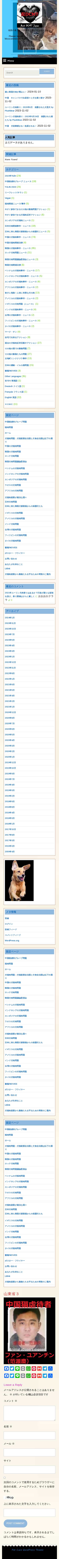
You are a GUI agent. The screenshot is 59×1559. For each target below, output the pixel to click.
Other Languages (13, 376)
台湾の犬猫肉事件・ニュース (18, 315)
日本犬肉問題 (11, 502)
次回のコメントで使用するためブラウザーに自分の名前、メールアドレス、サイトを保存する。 (29, 1486)
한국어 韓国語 (11, 381)
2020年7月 (10, 723)
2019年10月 (10, 768)
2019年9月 (10, 774)
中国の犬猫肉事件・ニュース (18, 237)
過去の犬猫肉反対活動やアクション (21, 343)
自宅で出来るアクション (16, 337)
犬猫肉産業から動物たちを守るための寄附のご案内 (28, 574)
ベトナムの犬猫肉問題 (15, 468)
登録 (7, 918)
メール (9, 1443)
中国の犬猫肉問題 (13, 446)
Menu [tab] (10, 61)
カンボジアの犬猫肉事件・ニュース (21, 282)
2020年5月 (10, 735)
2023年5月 (10, 640)
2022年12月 (10, 662)
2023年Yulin (10, 176)
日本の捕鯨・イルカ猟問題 (17, 365)
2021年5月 (10, 690)
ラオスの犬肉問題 (13, 485)
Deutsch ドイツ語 (13, 386)
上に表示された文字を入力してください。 (28, 1503)
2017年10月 (10, 829)
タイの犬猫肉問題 (13, 541)
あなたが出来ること (14, 564)
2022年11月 (10, 668)
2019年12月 (10, 762)
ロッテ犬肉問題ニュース (16, 252)
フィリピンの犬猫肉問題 (16, 535)
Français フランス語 (14, 392)
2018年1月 (10, 824)
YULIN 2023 (10, 187)
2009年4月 (10, 851)
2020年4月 (10, 740)
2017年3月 (10, 840)
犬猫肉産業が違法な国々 (16, 497)
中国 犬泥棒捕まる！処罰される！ (21, 126)
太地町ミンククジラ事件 (16, 358)
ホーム (8, 433)
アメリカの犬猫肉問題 (15, 518)
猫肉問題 (9, 427)
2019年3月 (10, 790)
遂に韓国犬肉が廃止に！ (16, 92)
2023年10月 (10, 629)
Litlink (7, 568)
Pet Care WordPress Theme (27, 1550)
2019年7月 (10, 779)
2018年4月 (10, 812)
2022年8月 (10, 673)
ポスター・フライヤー (15, 553)
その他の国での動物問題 (16, 348)
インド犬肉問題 (12, 524)
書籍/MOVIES (11, 371)
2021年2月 (10, 701)
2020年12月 (10, 712)
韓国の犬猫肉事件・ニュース (18, 248)
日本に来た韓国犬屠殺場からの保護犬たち (24, 506)
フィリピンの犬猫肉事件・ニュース (21, 321)
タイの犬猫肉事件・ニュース (18, 326)
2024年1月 (10, 618)
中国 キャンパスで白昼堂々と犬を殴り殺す (25, 98)
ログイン (9, 924)
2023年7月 (10, 634)
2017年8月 (10, 835)
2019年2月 (10, 796)
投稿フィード (11, 929)
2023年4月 (10, 645)
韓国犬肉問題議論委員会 (16, 461)
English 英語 (10, 397)
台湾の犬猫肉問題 (13, 529)
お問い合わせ (11, 559)
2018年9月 (10, 801)
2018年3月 (10, 818)
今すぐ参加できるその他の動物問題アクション (26, 209)
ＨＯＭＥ (9, 404)
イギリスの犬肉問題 (14, 513)
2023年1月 (10, 657)
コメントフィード (13, 935)
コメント (10, 1400)
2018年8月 (10, 807)
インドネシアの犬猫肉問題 (17, 474)
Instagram (30, 51)
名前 (8, 1426)
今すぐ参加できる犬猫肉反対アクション (23, 215)
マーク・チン (11, 332)
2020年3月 (10, 746)
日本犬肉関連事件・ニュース (18, 226)
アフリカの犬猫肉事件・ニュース (20, 287)
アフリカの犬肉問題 (14, 491)
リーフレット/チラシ (14, 192)
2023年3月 (10, 651)
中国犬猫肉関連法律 (14, 243)
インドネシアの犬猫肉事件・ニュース (22, 276)
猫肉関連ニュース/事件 (15, 204)
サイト (7, 1460)
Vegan (8, 198)
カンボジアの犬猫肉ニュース (18, 220)
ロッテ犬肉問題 (12, 456)
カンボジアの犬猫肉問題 (16, 479)
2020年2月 (10, 751)
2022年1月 (10, 679)
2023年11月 (10, 623)
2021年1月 (10, 707)
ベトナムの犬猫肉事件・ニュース (20, 270)
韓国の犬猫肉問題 (13, 452)
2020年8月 (10, 718)
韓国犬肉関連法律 (13, 265)
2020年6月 (10, 729)
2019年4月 (10, 785)
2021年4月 (10, 696)
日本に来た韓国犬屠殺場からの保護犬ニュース (26, 231)
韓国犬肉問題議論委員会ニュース (20, 259)
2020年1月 (10, 757)
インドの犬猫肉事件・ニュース (19, 309)
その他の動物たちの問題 (16, 354)
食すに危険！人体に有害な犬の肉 (20, 293)
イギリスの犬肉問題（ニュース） (20, 304)
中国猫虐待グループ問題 (16, 422)
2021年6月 (10, 684)
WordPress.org (12, 940)
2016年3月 (10, 846)
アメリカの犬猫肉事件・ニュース (20, 298)
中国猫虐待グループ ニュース (18, 181)
